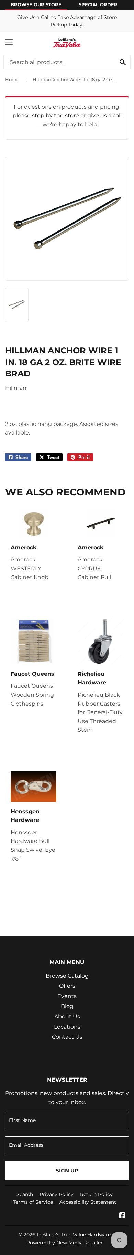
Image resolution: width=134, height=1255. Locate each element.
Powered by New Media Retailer (64, 1242)
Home (12, 79)
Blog (67, 1006)
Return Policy (96, 1194)
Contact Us (67, 1036)
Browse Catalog (67, 976)
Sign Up (67, 1170)
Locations (67, 1026)
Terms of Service (33, 1202)
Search (24, 1194)
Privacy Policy (57, 1194)
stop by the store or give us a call (77, 115)
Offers (67, 986)
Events (67, 996)
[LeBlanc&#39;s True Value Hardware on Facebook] (122, 1216)
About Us (67, 1016)
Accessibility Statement (87, 1202)
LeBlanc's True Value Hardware (74, 1234)
